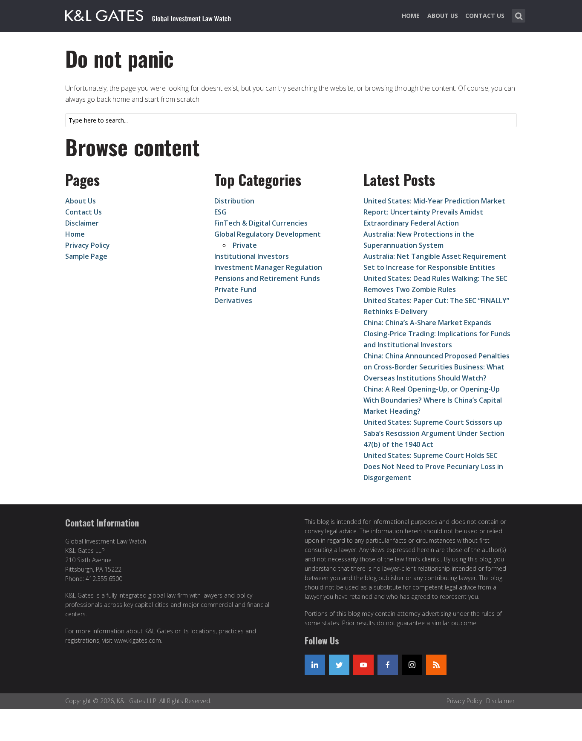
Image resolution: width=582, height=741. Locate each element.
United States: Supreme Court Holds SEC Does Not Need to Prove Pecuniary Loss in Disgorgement (433, 466)
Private (245, 245)
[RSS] (436, 665)
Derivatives (233, 300)
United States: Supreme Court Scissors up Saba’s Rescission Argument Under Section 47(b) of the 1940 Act (433, 433)
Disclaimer (82, 223)
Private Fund (235, 289)
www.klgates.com (137, 640)
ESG (220, 212)
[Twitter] (339, 665)
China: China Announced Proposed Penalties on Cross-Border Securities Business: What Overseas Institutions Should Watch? (436, 367)
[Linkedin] (315, 665)
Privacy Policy (87, 245)
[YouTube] (363, 665)
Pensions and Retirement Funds (267, 278)
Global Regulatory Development (267, 234)
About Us (442, 15)
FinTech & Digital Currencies (261, 223)
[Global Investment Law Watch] (156, 14)
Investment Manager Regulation (268, 267)
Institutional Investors (251, 256)
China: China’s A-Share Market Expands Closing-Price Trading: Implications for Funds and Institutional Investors (436, 333)
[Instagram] (412, 665)
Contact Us (484, 15)
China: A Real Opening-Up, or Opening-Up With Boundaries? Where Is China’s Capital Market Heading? (432, 400)
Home (411, 15)
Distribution (234, 201)
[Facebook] (387, 665)
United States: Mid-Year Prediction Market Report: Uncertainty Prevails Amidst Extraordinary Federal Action (434, 212)
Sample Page (86, 256)
